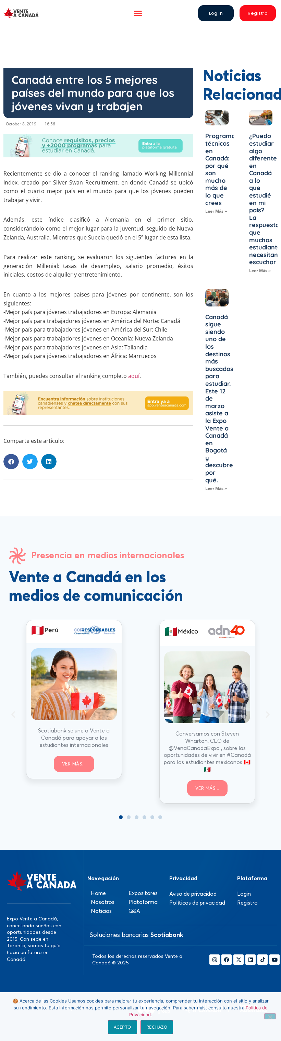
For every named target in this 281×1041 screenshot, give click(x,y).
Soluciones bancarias (136, 935)
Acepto (122, 1027)
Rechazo (157, 1027)
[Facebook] (226, 959)
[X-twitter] (238, 959)
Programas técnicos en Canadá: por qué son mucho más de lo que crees (222, 169)
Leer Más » (216, 211)
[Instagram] (214, 959)
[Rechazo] (270, 1016)
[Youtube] (274, 959)
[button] (138, 13)
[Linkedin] (250, 959)
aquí (133, 376)
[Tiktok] (262, 959)
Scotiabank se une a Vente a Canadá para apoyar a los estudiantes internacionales (74, 737)
